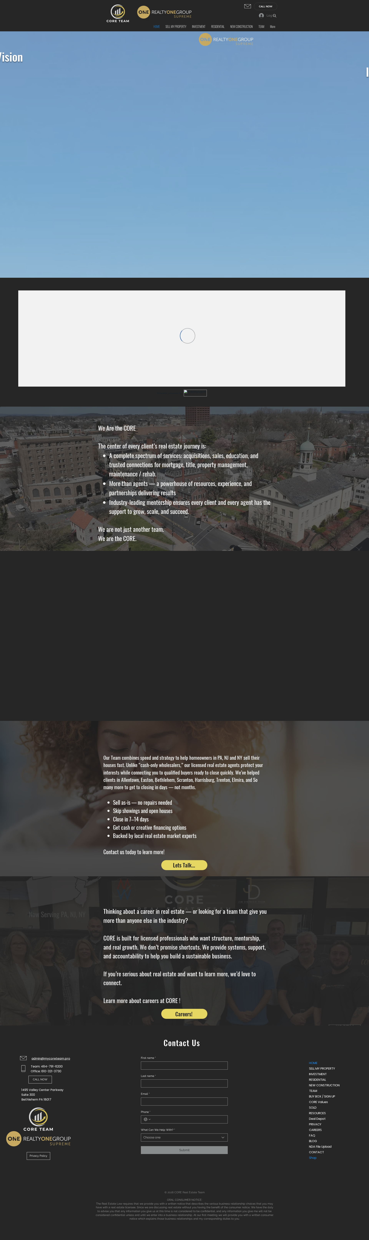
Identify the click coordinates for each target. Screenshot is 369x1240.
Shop (313, 1158)
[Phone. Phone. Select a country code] (147, 1119)
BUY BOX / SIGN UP (322, 1096)
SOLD (313, 1107)
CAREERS (315, 1130)
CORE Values (318, 1102)
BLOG (313, 1141)
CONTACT (316, 1152)
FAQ (312, 1135)
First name (148, 1057)
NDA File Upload (320, 1146)
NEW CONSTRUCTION (322, 1085)
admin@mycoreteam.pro (51, 1058)
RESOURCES (317, 1113)
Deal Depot (317, 1119)
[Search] (275, 16)
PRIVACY (315, 1124)
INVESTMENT (318, 1074)
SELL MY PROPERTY (322, 1068)
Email (145, 1093)
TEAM (313, 1091)
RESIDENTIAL (317, 1079)
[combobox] (184, 1137)
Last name (148, 1075)
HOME (313, 1063)
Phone (145, 1111)
